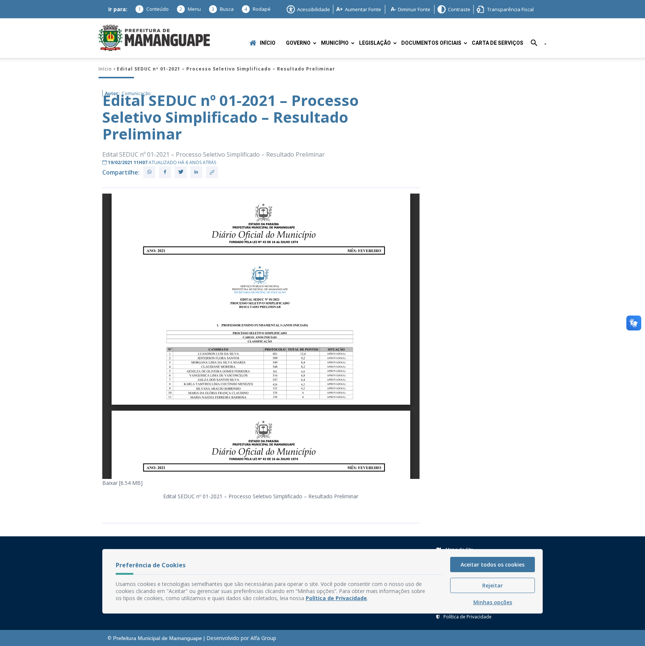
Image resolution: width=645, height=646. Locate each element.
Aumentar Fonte (363, 9)
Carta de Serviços (497, 43)
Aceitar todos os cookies (492, 564)
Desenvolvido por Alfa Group (241, 638)
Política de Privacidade (467, 617)
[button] (535, 44)
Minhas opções (492, 602)
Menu (190, 9)
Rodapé (257, 9)
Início (267, 43)
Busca (223, 9)
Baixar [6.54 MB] (122, 482)
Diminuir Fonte (414, 9)
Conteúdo (153, 9)
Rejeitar (492, 585)
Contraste (459, 9)
